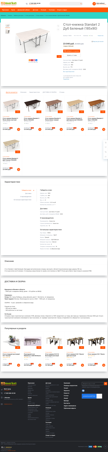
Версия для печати (98, 41)
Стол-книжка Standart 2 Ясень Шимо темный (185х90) (53, 120)
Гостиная (52, 10)
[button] (34, 3)
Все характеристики (68, 71)
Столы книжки (6, 116)
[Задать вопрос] (105, 156)
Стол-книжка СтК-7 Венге (96, 354)
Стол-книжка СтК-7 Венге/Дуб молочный (75, 354)
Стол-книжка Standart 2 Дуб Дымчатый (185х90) (75, 119)
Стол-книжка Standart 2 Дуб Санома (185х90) (10, 159)
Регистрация (103, 4)
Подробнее (66, 79)
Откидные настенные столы (9, 352)
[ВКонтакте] (36, 60)
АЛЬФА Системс (12, 450)
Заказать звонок (33, 4)
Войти (97, 4)
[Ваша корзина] (105, 142)
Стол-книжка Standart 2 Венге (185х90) (31, 119)
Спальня (43, 10)
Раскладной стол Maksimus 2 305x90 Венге (32, 354)
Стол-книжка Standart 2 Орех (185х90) (95, 119)
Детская (35, 10)
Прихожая (5, 10)
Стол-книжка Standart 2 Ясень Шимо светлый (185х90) (10, 120)
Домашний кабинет (24, 10)
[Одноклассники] (30, 60)
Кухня (13, 10)
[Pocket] (34, 60)
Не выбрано (7, 390)
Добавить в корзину (72, 51)
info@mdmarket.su (8, 404)
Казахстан (100, 35)
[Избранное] (105, 147)
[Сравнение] (105, 152)
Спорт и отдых (62, 10)
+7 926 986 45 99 (9, 393)
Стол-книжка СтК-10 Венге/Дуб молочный (52, 354)
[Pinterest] (32, 60)
